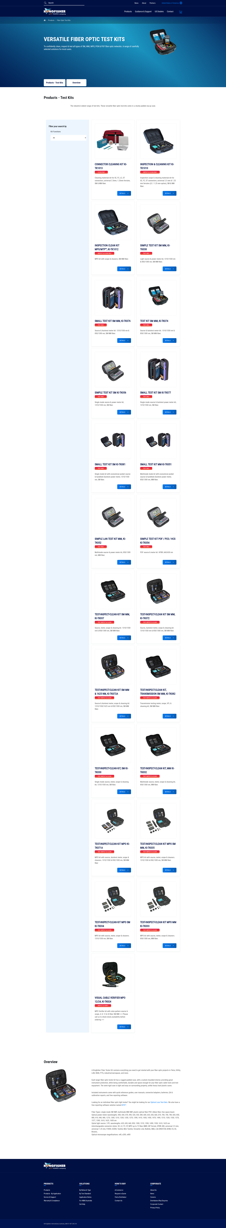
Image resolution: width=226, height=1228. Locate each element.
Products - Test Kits (54, 82)
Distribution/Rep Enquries (159, 1201)
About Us (153, 1190)
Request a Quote (120, 1194)
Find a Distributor (120, 1197)
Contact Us (118, 1201)
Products (128, 11)
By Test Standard (85, 1194)
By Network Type (85, 1190)
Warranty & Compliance (52, 1201)
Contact (170, 11)
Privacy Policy (155, 1208)
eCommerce (119, 1190)
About (144, 3)
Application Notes (85, 1197)
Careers (153, 1197)
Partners (152, 3)
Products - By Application (52, 1194)
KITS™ (124, 1105)
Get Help (82, 1204)
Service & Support (50, 1197)
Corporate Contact (156, 1204)
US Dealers (159, 11)
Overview (76, 82)
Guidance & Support (143, 11)
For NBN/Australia (85, 1201)
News (136, 3)
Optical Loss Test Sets (159, 1102)
